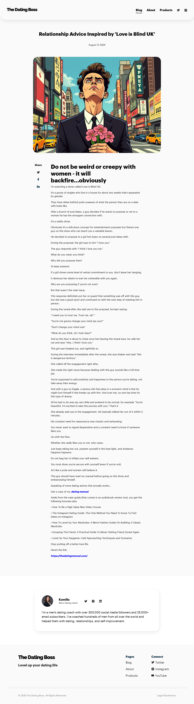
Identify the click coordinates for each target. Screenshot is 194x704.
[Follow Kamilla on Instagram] (93, 601)
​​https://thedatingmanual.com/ (69, 555)
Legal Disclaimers (166, 695)
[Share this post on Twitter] (38, 173)
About (151, 10)
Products (166, 10)
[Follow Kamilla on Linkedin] (100, 601)
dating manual (79, 491)
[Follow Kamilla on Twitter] (85, 601)
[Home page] (38, 657)
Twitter (159, 662)
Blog (139, 10)
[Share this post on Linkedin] (38, 180)
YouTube (161, 675)
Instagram (162, 669)
